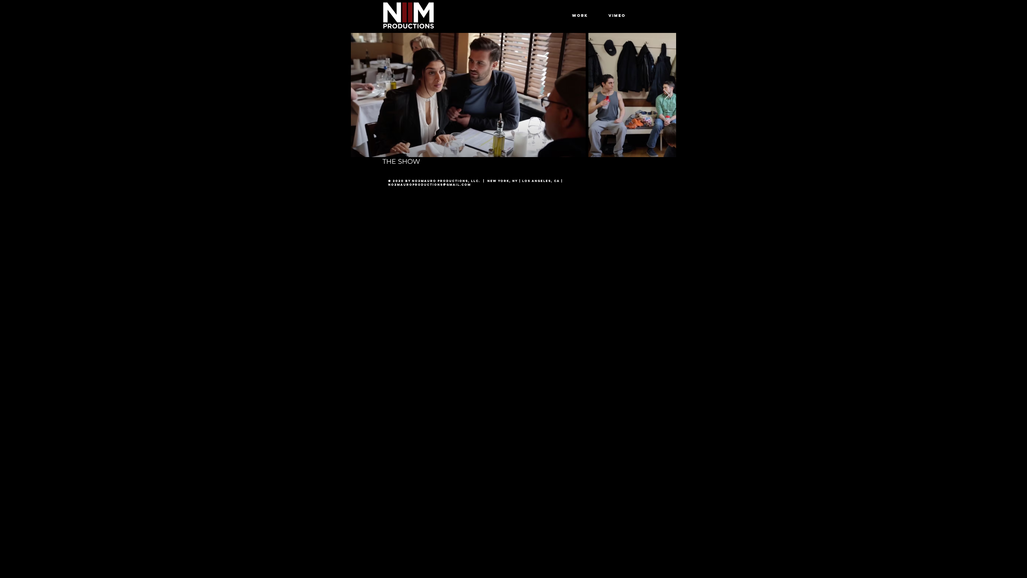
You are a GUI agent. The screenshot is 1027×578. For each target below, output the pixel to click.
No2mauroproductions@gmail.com (429, 185)
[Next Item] (667, 95)
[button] (580, 15)
